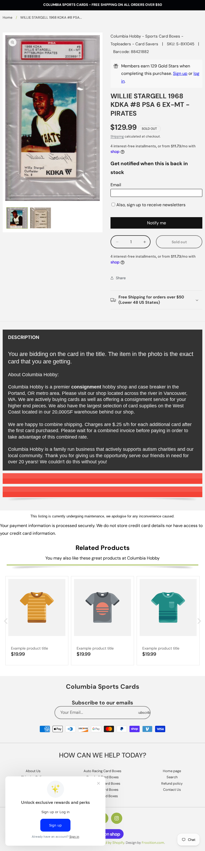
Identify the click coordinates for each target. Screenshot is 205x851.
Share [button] (121, 277)
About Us (33, 771)
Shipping (117, 136)
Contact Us (172, 789)
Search (172, 777)
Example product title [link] (29, 648)
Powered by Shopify (108, 842)
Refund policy (172, 783)
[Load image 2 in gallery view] (40, 218)
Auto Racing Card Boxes (102, 771)
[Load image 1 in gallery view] (17, 218)
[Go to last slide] (6, 621)
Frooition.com (153, 842)
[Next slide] (198, 621)
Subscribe (144, 713)
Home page (172, 771)
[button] (156, 300)
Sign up (180, 73)
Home (7, 17)
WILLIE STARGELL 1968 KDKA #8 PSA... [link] (51, 17)
